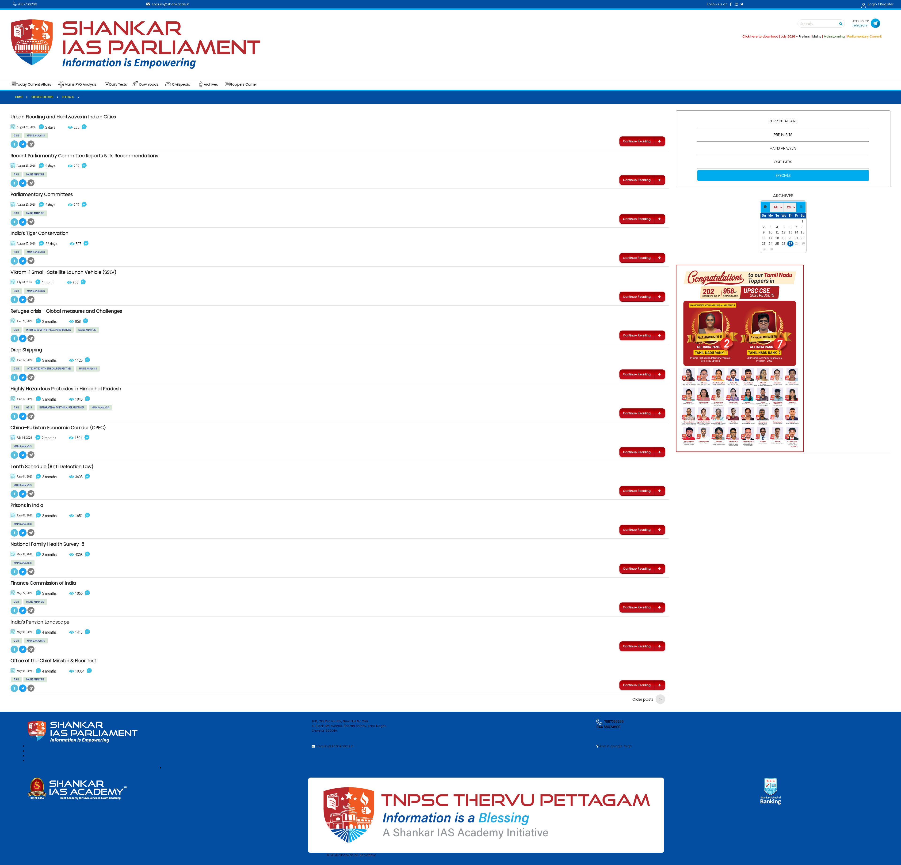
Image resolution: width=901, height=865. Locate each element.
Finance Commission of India (43, 583)
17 (770, 238)
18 (777, 238)
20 (790, 238)
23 (764, 243)
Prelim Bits (783, 134)
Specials (783, 175)
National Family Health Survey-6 (47, 544)
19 (784, 238)
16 (764, 238)
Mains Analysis (783, 148)
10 (770, 232)
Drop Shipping (26, 350)
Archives (211, 84)
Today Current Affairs (33, 84)
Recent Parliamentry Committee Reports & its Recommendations (84, 155)
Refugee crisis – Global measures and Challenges (66, 311)
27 (790, 243)
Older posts (642, 699)
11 (777, 232)
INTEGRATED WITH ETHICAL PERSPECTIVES (48, 329)
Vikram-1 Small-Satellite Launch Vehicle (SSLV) (63, 272)
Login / (873, 4)
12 (784, 232)
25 (777, 243)
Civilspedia (181, 84)
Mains (780, 36)
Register (886, 4)
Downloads (148, 84)
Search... (807, 23)
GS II (16, 174)
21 (796, 238)
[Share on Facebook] (14, 144)
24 (770, 243)
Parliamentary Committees (42, 194)
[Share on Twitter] (23, 144)
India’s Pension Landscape (40, 622)
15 (802, 232)
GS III (16, 135)
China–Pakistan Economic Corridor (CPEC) (58, 427)
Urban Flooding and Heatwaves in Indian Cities (63, 117)
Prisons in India (27, 505)
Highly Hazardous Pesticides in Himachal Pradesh (66, 388)
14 (796, 232)
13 (790, 232)
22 (802, 238)
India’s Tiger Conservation (40, 233)
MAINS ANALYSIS (36, 135)
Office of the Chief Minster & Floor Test (53, 660)
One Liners (783, 161)
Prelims (768, 36)
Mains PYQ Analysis (80, 84)
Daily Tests (118, 84)
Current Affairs (783, 121)
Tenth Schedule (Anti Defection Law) (52, 466)
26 (784, 243)
